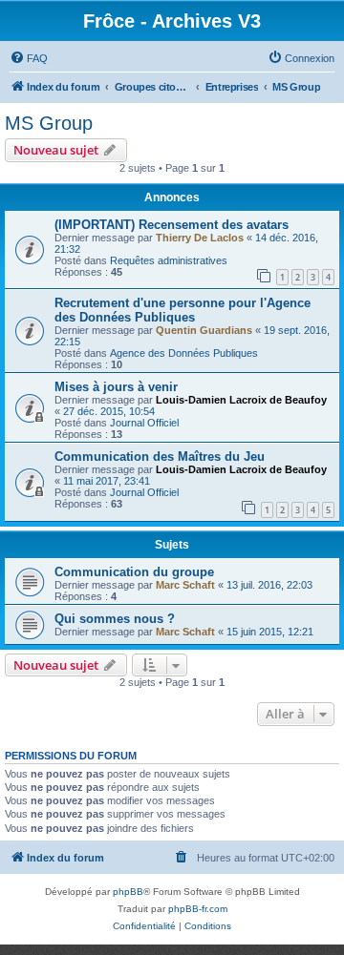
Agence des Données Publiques (184, 353)
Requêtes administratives (168, 260)
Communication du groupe (134, 572)
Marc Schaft (185, 585)
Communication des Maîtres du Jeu (159, 456)
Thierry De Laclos (200, 237)
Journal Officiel (144, 422)
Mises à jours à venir (116, 387)
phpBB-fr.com (197, 908)
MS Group (49, 123)
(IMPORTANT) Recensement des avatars (171, 225)
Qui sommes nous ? (114, 619)
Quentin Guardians (204, 330)
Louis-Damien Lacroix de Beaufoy (241, 399)
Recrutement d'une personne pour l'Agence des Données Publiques (182, 310)
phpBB (128, 891)
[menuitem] (29, 58)
